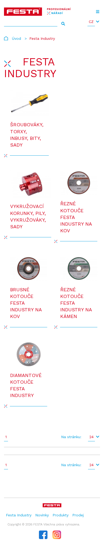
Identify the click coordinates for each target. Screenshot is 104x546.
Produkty (61, 515)
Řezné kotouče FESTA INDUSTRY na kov (76, 217)
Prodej (78, 515)
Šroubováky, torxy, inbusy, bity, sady (26, 135)
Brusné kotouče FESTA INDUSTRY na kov (26, 303)
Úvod (16, 38)
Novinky (42, 515)
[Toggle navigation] (97, 12)
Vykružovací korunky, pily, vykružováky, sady (28, 216)
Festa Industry (18, 515)
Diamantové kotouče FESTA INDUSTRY (26, 385)
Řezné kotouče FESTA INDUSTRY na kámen (76, 303)
